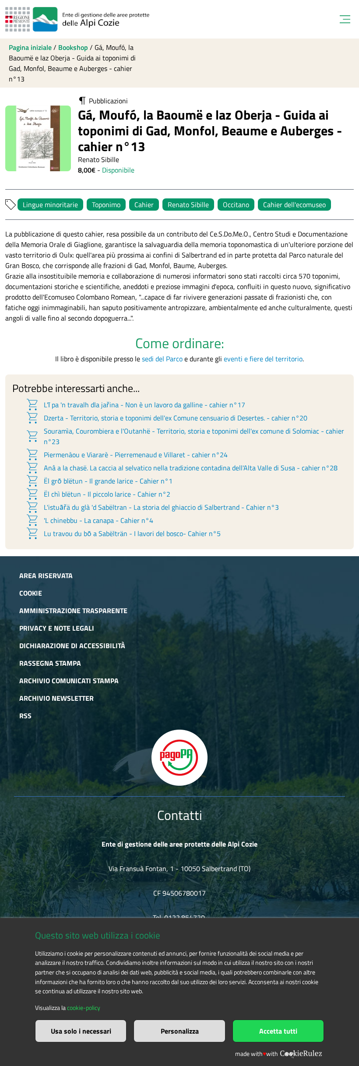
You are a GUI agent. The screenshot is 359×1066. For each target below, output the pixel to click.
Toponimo (106, 204)
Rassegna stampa (50, 663)
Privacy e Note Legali (56, 628)
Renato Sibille (188, 204)
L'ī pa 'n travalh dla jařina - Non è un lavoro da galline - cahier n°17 (135, 404)
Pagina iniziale (30, 47)
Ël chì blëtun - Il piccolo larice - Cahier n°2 (97, 494)
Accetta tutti (278, 1031)
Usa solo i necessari (81, 1031)
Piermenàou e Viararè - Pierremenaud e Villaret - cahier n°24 (126, 454)
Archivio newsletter (56, 698)
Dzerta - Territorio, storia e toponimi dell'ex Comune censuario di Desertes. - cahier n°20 (166, 418)
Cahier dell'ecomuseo (294, 204)
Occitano (236, 204)
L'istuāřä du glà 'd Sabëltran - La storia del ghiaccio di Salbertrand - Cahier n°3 (152, 507)
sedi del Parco (162, 358)
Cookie (30, 593)
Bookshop (73, 47)
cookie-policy (83, 1008)
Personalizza (180, 1031)
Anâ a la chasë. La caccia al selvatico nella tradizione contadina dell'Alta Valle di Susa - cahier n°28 (181, 467)
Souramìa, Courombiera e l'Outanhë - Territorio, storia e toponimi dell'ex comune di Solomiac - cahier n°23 (184, 436)
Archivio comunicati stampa (69, 680)
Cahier (144, 204)
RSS (25, 715)
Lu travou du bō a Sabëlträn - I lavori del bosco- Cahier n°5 (123, 533)
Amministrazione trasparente (73, 610)
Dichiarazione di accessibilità (72, 645)
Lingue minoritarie (50, 204)
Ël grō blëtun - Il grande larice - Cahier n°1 (98, 481)
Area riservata (46, 575)
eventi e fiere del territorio (263, 358)
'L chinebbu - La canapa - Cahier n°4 (89, 520)
